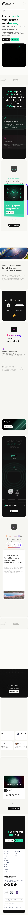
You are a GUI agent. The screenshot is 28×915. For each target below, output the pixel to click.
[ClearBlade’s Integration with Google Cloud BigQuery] (14, 782)
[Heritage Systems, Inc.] (14, 246)
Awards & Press (7, 867)
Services (6, 860)
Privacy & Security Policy (9, 907)
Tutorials (16, 856)
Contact (6, 869)
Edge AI (5, 858)
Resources (17, 855)
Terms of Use (18, 907)
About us (6, 864)
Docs (16, 853)
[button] (8, 544)
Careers (5, 866)
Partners (6, 871)
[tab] (12, 220)
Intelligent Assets (8, 856)
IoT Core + (6, 855)
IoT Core (6, 853)
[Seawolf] (14, 589)
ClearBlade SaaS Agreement (10, 905)
